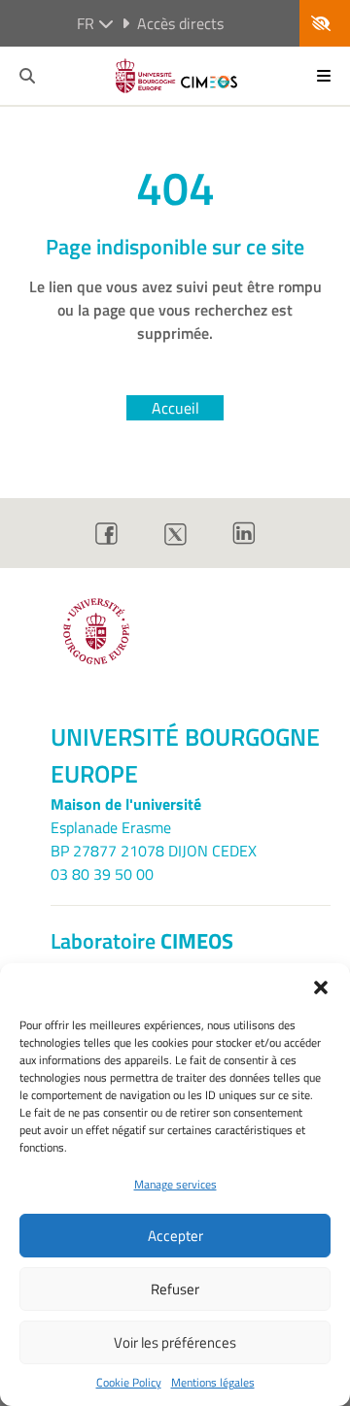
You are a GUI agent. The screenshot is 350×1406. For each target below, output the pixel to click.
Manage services (175, 1184)
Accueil (175, 407)
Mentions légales (213, 1382)
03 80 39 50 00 (102, 874)
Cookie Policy (128, 1382)
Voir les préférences (175, 1342)
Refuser (175, 1289)
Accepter (175, 1235)
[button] (321, 987)
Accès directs (180, 23)
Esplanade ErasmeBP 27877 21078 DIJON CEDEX (154, 839)
